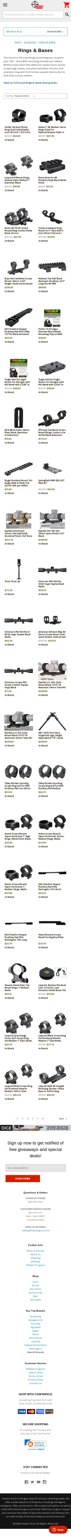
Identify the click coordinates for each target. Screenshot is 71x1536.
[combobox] (33, 14)
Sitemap (35, 1261)
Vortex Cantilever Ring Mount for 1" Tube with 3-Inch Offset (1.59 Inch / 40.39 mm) (51, 232)
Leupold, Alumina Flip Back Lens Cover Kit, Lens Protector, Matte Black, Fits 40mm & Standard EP (52, 989)
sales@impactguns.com (35, 1230)
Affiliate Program (35, 1265)
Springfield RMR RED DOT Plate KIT (51, 481)
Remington (35, 1348)
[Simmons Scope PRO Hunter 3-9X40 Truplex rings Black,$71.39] (18, 670)
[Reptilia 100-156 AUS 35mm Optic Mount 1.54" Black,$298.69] (52, 519)
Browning (35, 1316)
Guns (35, 1281)
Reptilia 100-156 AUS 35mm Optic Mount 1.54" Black (51, 533)
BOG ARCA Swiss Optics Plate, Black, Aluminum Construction (17, 432)
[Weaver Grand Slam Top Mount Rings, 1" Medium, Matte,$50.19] (18, 973)
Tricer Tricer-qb (12, 581)
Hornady (35, 1323)
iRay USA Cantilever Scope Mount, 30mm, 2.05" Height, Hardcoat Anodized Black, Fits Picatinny (18, 282)
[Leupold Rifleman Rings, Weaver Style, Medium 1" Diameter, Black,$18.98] (18, 166)
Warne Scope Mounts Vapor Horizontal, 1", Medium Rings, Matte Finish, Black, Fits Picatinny (18, 888)
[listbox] (25, 96)
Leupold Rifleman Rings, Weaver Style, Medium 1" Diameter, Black (17, 180)
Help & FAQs (36, 1372)
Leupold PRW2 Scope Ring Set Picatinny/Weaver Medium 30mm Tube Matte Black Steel (18, 1090)
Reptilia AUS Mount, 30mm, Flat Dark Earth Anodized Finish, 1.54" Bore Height (18, 535)
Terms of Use (35, 1376)
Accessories (35, 1292)
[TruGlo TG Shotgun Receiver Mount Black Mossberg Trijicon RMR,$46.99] (52, 317)
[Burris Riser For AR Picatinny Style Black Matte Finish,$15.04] (52, 166)
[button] (35, 31)
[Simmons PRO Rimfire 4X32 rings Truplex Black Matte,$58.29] (52, 569)
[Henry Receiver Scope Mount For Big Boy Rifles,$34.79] (52, 923)
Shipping (35, 1258)
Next (62, 1118)
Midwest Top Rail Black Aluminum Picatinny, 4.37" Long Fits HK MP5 (51, 281)
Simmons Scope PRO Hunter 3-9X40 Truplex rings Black (16, 685)
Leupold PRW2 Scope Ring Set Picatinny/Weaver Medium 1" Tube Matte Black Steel (52, 1039)
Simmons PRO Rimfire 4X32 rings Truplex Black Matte (51, 584)
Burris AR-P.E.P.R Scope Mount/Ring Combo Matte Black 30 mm (18, 230)
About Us (36, 1254)
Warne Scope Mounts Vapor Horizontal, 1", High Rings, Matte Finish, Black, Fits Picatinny (18, 837)
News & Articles (35, 1250)
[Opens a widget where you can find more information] (58, 1530)
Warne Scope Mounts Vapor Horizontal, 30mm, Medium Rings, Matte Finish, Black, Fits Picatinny (51, 837)
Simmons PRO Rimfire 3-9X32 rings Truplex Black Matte (18, 634)
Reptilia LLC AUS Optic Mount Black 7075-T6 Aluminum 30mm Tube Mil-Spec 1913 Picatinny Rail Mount (19, 738)
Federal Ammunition (35, 1345)
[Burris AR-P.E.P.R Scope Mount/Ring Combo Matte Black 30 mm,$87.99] (18, 216)
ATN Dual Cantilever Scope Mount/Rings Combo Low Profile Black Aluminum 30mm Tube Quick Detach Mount (52, 435)
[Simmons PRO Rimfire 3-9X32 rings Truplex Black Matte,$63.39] (18, 620)
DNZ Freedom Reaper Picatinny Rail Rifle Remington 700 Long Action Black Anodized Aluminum (16, 939)
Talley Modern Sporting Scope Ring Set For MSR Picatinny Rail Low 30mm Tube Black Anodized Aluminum (18, 788)
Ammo (35, 1285)
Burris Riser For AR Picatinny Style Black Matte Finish (52, 180)
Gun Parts (35, 1289)
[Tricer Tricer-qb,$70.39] (18, 569)
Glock (35, 1334)
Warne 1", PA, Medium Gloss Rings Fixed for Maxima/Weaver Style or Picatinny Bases (52, 131)
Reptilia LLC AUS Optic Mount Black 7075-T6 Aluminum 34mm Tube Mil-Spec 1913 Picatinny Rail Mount (52, 687)
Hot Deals (35, 1299)
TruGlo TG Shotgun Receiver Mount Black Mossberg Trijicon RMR (50, 331)
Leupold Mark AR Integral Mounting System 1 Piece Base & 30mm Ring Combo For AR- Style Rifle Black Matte (51, 1091)
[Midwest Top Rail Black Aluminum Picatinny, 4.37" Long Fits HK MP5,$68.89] (52, 267)
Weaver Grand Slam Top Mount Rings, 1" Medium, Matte (17, 988)
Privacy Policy (35, 1379)
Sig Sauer (36, 1327)
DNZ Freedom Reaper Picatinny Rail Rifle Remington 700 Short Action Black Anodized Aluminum (50, 889)
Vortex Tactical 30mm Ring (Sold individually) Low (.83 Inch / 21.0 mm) (17, 130)
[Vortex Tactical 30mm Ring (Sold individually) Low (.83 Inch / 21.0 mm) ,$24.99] (18, 115)
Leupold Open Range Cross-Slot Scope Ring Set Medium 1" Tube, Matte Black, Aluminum (18, 1039)
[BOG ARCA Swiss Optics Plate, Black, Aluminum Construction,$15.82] (18, 418)
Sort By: (9, 96)
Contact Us (35, 1383)
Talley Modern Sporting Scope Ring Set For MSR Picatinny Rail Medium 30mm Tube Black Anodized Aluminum (51, 788)
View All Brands (35, 1352)
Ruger (35, 1330)
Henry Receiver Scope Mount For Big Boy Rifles (51, 936)
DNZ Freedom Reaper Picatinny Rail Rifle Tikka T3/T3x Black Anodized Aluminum (17, 333)
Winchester (35, 1337)
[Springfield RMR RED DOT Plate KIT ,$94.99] (52, 469)
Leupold (35, 1341)
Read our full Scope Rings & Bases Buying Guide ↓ (31, 82)
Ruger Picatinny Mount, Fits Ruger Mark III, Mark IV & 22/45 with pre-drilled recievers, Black (18, 484)
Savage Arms (35, 1320)
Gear (35, 1296)
